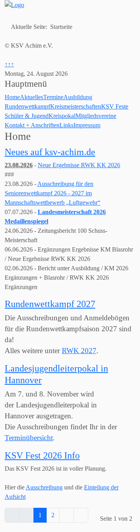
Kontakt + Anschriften (32, 125)
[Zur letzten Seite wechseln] (81, 515)
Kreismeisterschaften (75, 106)
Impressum (87, 125)
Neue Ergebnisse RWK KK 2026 (79, 165)
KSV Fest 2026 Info (42, 455)
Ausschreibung (44, 487)
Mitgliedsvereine (95, 115)
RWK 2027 (79, 350)
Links (67, 125)
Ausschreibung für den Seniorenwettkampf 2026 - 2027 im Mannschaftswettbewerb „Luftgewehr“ (52, 193)
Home (12, 97)
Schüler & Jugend (27, 115)
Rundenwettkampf (27, 106)
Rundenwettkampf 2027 (50, 303)
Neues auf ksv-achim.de (50, 151)
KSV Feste (114, 106)
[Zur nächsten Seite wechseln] (66, 515)
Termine (53, 97)
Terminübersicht (29, 438)
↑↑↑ (9, 64)
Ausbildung (77, 97)
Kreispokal (62, 115)
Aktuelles (31, 97)
